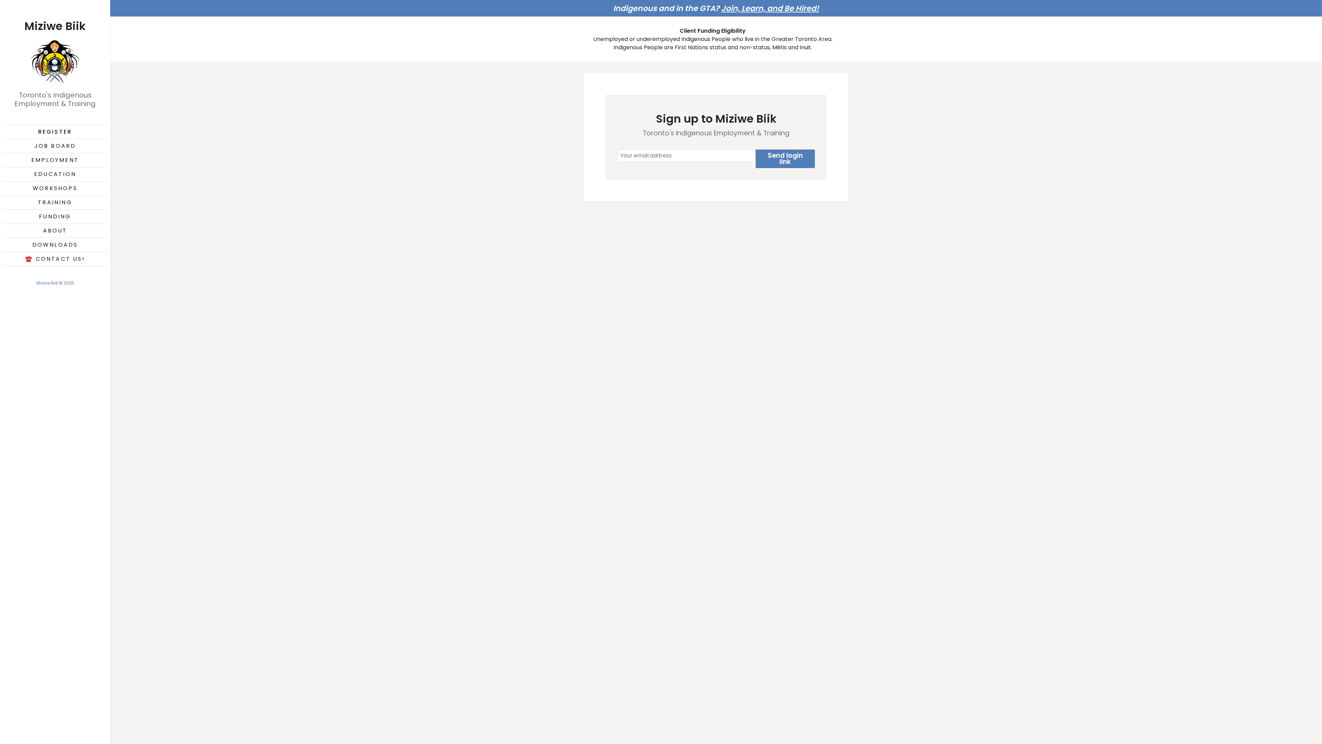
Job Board (55, 146)
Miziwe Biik (47, 283)
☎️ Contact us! (55, 259)
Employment (55, 160)
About (55, 231)
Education (55, 174)
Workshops (55, 188)
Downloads (55, 245)
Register (55, 132)
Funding (55, 216)
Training (55, 202)
